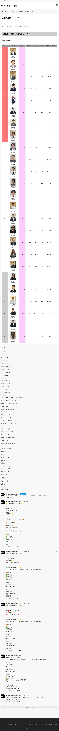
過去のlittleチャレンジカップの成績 (9, 423)
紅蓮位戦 (3, 412)
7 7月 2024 (26, 695)
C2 (16, 26)
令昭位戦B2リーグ (5, 375)
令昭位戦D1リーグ (5, 386)
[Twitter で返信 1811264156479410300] (6, 599)
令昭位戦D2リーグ (5, 389)
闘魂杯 (2, 446)
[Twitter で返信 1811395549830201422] (6, 547)
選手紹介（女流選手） (6, 468)
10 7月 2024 (27, 603)
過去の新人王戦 (5, 457)
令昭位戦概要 (4, 363)
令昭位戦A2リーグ (5, 369)
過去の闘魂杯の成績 (6, 448)
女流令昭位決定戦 (5, 429)
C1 (13, 26)
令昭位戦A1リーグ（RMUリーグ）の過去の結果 (12, 397)
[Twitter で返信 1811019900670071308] (6, 651)
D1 (22, 26)
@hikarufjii (8, 596)
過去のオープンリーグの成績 (8, 437)
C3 (19, 26)
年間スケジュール (5, 475)
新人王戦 (3, 454)
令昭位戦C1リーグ (5, 378)
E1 (29, 26)
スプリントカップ (5, 414)
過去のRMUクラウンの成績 (7, 409)
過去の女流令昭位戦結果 (7, 431)
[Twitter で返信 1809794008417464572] (6, 701)
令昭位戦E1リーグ (5, 395)
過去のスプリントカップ (7, 417)
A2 (5, 26)
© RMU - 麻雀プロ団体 (24, 728)
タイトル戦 (4, 361)
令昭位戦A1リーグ (5, 366)
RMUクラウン (4, 406)
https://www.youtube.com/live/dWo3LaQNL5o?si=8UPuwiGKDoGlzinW (25, 659)
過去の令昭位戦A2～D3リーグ (8, 400)
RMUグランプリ (5, 440)
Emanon (38, 728)
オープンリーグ (5, 434)
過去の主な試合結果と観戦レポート (9, 403)
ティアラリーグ (5, 426)
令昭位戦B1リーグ (5, 372)
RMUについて (4, 358)
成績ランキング (5, 472)
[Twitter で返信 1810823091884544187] (6, 691)
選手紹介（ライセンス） (7, 466)
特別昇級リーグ (5, 460)
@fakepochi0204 (10, 593)
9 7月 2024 (26, 655)
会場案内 (3, 484)
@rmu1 (20, 501)
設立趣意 (3, 351)
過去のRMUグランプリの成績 (8, 443)
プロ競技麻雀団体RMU (12, 501)
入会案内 (3, 478)
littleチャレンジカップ (6, 420)
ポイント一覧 (4, 481)
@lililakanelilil (9, 666)
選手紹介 (3, 463)
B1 (8, 26)
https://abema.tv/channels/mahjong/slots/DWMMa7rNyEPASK (23, 569)
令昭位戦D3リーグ (5, 392)
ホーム (4, 724)
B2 (10, 26)
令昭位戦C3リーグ (5, 383)
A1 (2, 26)
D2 (25, 26)
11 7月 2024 (26, 501)
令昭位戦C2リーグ (5, 380)
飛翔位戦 (3, 451)
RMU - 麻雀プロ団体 (9, 6)
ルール (2, 354)
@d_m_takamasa (10, 586)
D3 (27, 26)
